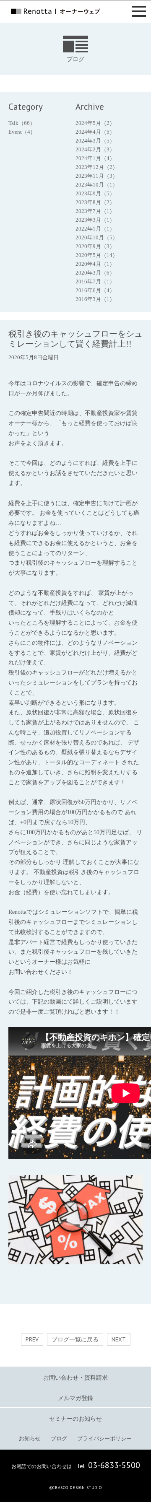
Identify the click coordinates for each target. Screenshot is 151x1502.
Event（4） (22, 132)
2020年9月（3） (95, 246)
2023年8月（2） (95, 202)
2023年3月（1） (95, 220)
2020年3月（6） (95, 273)
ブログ (59, 1438)
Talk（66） (21, 123)
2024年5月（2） (95, 123)
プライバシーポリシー (104, 1438)
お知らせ (30, 1438)
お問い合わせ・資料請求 (75, 1378)
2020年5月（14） (97, 255)
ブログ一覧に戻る (75, 1339)
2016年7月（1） (95, 281)
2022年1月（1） (95, 229)
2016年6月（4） (95, 290)
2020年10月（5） (97, 237)
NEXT (119, 1339)
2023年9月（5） (95, 193)
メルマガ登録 (75, 1398)
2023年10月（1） (97, 185)
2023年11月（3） (97, 176)
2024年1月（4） (95, 158)
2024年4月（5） (95, 132)
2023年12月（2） (97, 167)
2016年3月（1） (95, 299)
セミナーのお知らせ (75, 1419)
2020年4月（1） (95, 264)
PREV (32, 1339)
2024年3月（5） (95, 140)
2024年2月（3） (95, 149)
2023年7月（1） (95, 211)
